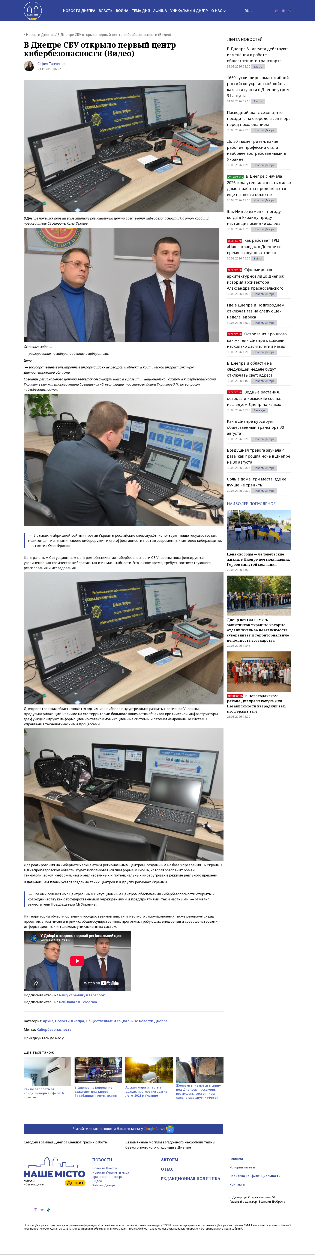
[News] (283, 10)
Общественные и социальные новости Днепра (127, 1021)
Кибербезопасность (54, 1029)
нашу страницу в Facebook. (82, 995)
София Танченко (51, 63)
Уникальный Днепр (189, 10)
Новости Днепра (79, 10)
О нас (216, 10)
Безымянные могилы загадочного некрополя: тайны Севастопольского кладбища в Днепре (170, 1145)
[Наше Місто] (33, 11)
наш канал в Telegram (78, 1002)
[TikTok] (289, 10)
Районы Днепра (104, 1185)
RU (247, 10)
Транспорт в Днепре (107, 1177)
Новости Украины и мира (110, 1172)
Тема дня (141, 10)
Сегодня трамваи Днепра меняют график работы (66, 1142)
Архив (48, 1021)
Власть (105, 10)
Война (122, 10)
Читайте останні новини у (119, 1128)
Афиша (160, 10)
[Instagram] (276, 10)
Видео (97, 1181)
